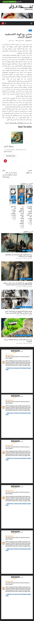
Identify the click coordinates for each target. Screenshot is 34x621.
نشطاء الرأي (27, 40)
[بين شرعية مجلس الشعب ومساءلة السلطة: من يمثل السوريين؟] (17, 327)
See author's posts (10, 156)
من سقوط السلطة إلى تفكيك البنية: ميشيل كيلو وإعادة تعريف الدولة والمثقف (21, 215)
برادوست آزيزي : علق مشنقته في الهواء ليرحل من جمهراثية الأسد (9, 173)
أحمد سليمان (30, 199)
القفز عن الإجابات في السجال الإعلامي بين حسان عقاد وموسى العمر (29, 213)
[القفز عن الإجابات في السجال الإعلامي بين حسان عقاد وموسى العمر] (29, 194)
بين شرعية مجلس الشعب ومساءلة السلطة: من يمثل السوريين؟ (18, 340)
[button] (31, 23)
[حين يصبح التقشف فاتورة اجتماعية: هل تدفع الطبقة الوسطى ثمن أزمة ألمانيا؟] (17, 242)
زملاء (30, 30)
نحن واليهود (29, 171)
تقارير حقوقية (22, 278)
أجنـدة (22, 194)
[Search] (6, 23)
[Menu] (31, 23)
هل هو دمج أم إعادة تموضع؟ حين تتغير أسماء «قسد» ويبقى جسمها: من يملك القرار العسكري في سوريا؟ (18, 312)
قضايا (22, 202)
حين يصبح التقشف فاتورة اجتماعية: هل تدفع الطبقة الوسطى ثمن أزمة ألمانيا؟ (18, 255)
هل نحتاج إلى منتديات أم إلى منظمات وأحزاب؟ (13, 211)
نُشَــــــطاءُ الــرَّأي (21, 6)
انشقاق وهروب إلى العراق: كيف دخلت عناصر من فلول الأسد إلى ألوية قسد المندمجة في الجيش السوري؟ (17, 283)
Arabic (5, 1)
